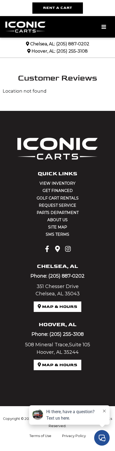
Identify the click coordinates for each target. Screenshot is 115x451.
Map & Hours (59, 306)
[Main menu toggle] (104, 27)
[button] (57, 7)
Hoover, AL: (43, 51)
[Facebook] (47, 249)
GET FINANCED (58, 190)
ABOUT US (57, 219)
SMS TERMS (57, 234)
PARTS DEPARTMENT (58, 212)
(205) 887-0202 (72, 43)
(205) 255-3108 (72, 51)
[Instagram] (68, 249)
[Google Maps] (57, 249)
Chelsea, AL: (42, 43)
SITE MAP (57, 227)
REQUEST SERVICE (57, 205)
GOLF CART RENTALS (58, 198)
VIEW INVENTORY (57, 183)
